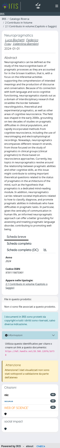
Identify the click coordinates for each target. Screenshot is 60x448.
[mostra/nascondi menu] (56, 6)
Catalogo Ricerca (19, 19)
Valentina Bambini (25, 44)
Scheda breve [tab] (16, 237)
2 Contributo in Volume (18, 22)
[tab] (45, 250)
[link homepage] (11, 6)
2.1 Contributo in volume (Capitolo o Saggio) (31, 26)
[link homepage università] (38, 6)
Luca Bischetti (14, 40)
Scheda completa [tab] (19, 243)
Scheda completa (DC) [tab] (22, 250)
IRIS (4, 19)
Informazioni (15, 335)
